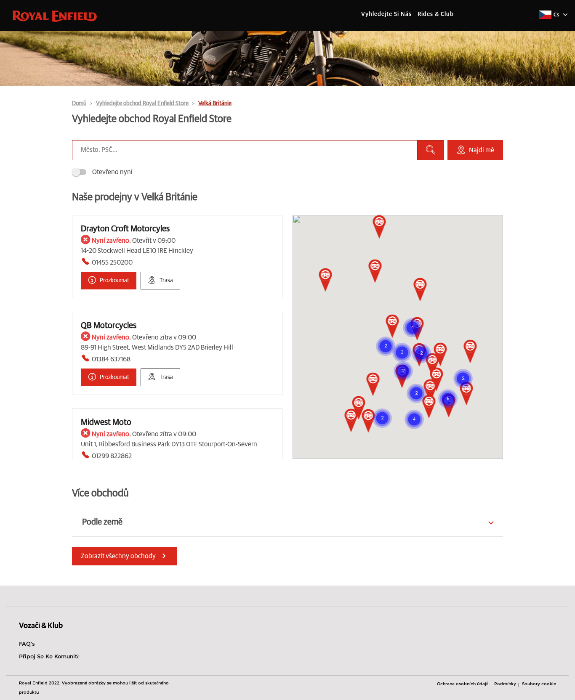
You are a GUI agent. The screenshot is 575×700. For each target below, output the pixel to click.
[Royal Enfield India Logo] (55, 15)
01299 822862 (112, 456)
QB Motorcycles (108, 325)
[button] (432, 365)
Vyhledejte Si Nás (386, 14)
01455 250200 (112, 262)
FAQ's (27, 643)
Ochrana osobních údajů (462, 684)
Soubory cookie (539, 684)
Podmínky (505, 684)
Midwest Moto (106, 422)
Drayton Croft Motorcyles (125, 229)
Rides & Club (436, 14)
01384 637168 (111, 359)
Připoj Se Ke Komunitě (49, 656)
